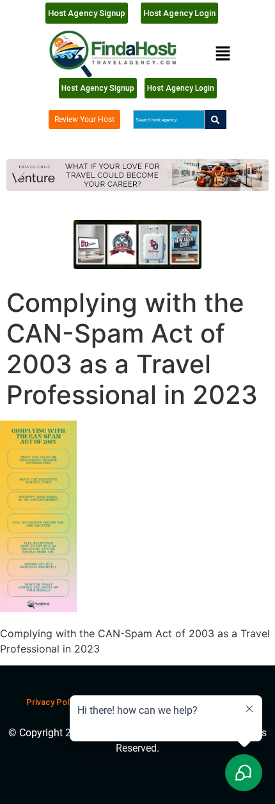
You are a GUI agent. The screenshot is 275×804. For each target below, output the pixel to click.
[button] (222, 54)
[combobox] (168, 119)
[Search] (215, 119)
